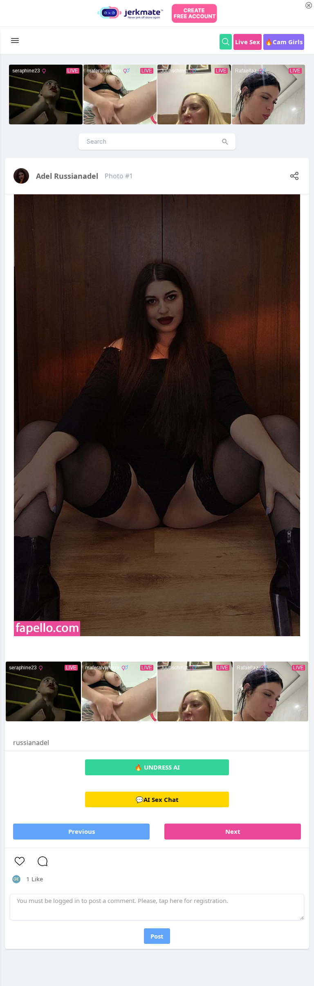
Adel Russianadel (67, 176)
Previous (81, 831)
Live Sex (247, 42)
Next (232, 831)
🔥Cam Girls (284, 42)
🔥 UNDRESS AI (157, 767)
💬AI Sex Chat (157, 799)
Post (157, 936)
